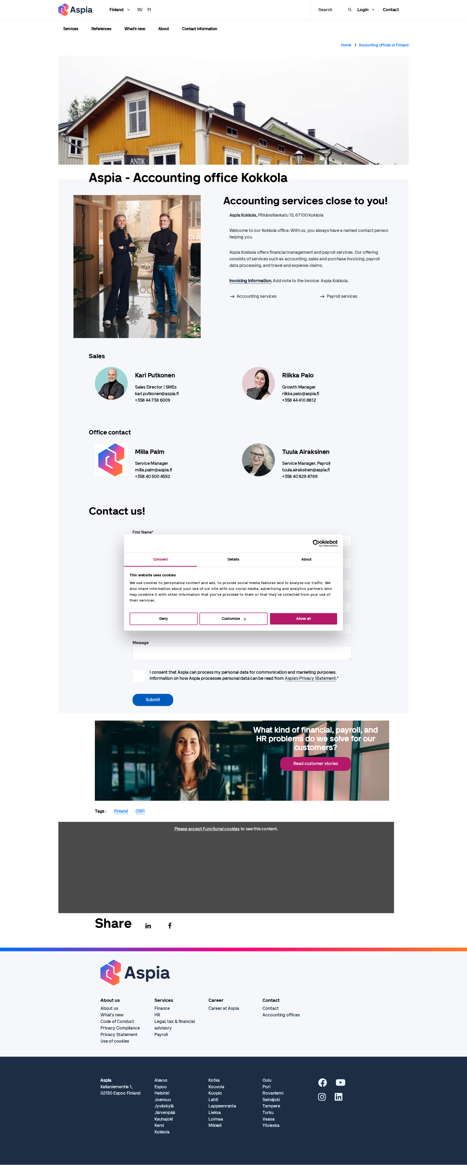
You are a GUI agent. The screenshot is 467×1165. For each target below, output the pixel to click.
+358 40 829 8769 (300, 476)
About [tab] (306, 559)
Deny (163, 618)
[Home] (75, 9)
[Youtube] (341, 1084)
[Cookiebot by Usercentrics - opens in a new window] (316, 543)
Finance (162, 1008)
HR (157, 1015)
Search (325, 9)
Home (346, 45)
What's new (135, 28)
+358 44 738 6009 (152, 400)
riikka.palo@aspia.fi (300, 393)
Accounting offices (281, 1015)
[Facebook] (170, 926)
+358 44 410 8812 (299, 400)
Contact (391, 9)
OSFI (140, 811)
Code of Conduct (117, 1021)
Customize (231, 618)
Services (70, 28)
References (101, 28)
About (163, 28)
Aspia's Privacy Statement (310, 678)
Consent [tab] (160, 559)
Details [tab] (234, 559)
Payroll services (342, 296)
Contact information (199, 28)
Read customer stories (315, 763)
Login (362, 9)
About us (109, 1008)
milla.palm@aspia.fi (153, 470)
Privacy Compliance (120, 1028)
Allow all (303, 618)
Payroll (161, 1034)
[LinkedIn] (338, 1098)
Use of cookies (114, 1041)
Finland (116, 9)
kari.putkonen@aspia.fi (157, 393)
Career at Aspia (223, 1008)
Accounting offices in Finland (384, 45)
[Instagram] (322, 1098)
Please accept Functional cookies (207, 829)
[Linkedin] (148, 926)
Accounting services (257, 296)
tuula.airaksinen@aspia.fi (306, 470)
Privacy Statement (118, 1034)
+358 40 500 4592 (152, 476)
